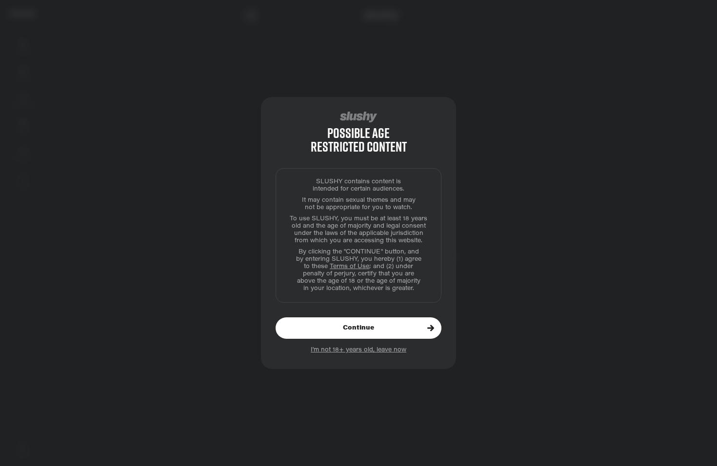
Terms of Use (349, 267)
